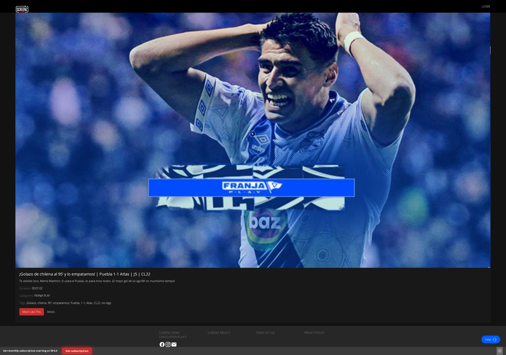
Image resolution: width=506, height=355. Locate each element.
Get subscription (77, 351)
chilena (42, 303)
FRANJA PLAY (42, 295)
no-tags (106, 303)
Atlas (89, 303)
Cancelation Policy (173, 337)
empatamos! (61, 303)
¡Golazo (31, 303)
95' (50, 303)
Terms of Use (265, 333)
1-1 (83, 303)
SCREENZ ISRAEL (169, 333)
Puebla (75, 303)
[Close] (499, 350)
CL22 (97, 303)
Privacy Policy (314, 333)
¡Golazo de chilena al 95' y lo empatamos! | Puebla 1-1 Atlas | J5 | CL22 (84, 274)
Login (486, 6)
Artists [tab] (51, 312)
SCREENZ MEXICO (219, 333)
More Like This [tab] (32, 312)
